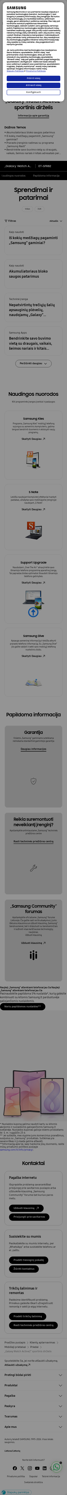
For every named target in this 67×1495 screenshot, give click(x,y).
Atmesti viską (33, 85)
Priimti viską (33, 78)
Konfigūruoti (33, 92)
